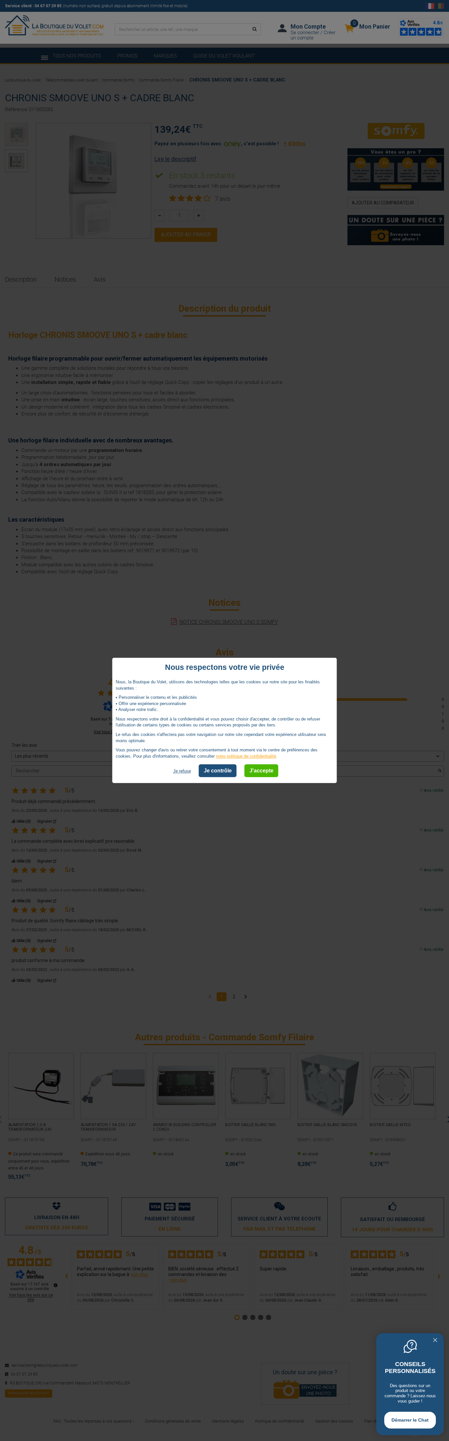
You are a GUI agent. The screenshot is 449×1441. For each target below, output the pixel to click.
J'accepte (261, 771)
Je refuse (182, 771)
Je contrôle (218, 771)
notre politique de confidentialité (246, 756)
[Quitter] (435, 1340)
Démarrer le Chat (410, 1420)
